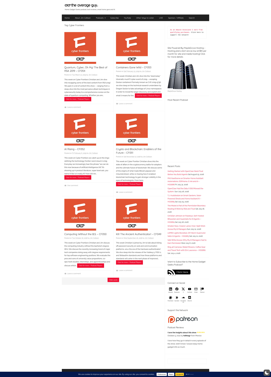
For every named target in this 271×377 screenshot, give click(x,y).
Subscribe (114, 18)
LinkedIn (170, 292)
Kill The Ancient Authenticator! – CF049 (138, 234)
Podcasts (100, 18)
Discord (190, 301)
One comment (72, 185)
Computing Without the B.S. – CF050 (85, 234)
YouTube (127, 18)
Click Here (182, 272)
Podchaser (170, 301)
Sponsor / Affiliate (175, 18)
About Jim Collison (83, 18)
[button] (267, 373)
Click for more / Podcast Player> (78, 99)
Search (192, 18)
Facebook (177, 292)
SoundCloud (183, 301)
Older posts (113, 280)
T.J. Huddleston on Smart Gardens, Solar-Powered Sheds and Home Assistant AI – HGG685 (184, 198)
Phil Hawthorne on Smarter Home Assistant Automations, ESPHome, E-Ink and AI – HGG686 (185, 181)
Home (67, 18)
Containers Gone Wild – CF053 (133, 67)
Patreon (202, 292)
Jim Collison (93, 75)
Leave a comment (74, 107)
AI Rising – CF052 (74, 149)
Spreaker (176, 301)
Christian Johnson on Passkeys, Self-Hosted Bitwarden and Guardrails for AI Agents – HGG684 (186, 219)
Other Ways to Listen (145, 18)
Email (195, 292)
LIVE (161, 18)
